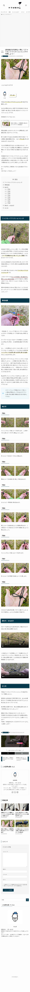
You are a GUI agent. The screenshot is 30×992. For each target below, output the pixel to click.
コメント (5, 851)
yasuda (15, 780)
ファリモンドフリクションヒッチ (13, 182)
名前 (4, 869)
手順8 (8, 203)
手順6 (8, 199)
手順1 (8, 189)
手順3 (8, 193)
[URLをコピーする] (22, 753)
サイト (4, 879)
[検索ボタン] (4, 5)
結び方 (6, 187)
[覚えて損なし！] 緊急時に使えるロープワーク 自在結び (19, 124)
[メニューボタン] (26, 5)
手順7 (8, 201)
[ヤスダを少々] (15, 5)
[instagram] (17, 792)
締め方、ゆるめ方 (9, 205)
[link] (12, 792)
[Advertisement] (15, 30)
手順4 (8, 195)
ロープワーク (5, 56)
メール (5, 874)
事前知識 (7, 184)
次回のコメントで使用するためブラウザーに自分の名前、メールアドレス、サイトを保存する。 (15, 885)
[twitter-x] (15, 792)
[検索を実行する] (27, 899)
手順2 (8, 191)
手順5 (8, 197)
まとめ (6, 208)
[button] (8, 753)
